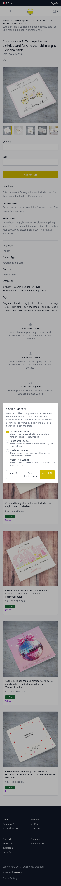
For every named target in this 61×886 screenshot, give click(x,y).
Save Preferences (30, 474)
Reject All (14, 472)
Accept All (47, 472)
